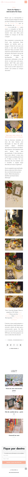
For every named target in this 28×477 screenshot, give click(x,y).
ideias (18, 27)
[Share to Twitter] (10, 345)
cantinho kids (14, 23)
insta (8, 314)
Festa (14, 7)
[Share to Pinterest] (14, 345)
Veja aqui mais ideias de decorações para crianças (14, 136)
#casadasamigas (17, 340)
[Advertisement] (14, 81)
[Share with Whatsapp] (17, 345)
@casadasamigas (14, 472)
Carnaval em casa (14, 435)
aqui (6, 23)
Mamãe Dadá (18, 316)
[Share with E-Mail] (20, 345)
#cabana (10, 340)
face (19, 312)
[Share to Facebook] (7, 345)
